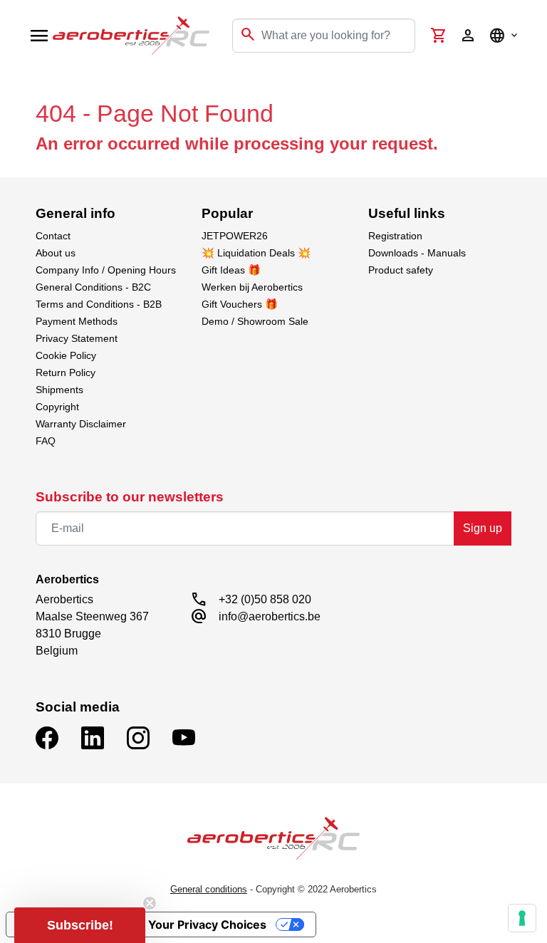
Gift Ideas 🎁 (231, 270)
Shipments (59, 389)
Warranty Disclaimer (81, 423)
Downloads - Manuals (417, 253)
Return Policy (65, 372)
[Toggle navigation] (20, 85)
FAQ (46, 441)
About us (55, 253)
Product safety (400, 270)
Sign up (482, 528)
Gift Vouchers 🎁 (240, 304)
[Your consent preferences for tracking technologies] (522, 918)
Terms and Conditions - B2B (99, 304)
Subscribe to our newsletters (130, 496)
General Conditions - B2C (93, 287)
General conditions (208, 889)
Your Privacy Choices (207, 924)
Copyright (57, 406)
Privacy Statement (77, 338)
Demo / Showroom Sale (255, 321)
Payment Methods (77, 321)
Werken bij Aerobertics (252, 287)
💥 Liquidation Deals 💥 (256, 253)
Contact (53, 235)
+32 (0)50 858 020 (265, 599)
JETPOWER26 (235, 235)
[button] (79, 925)
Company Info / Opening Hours (106, 270)
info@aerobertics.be (270, 616)
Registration (395, 235)
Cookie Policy (66, 355)
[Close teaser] (149, 903)
